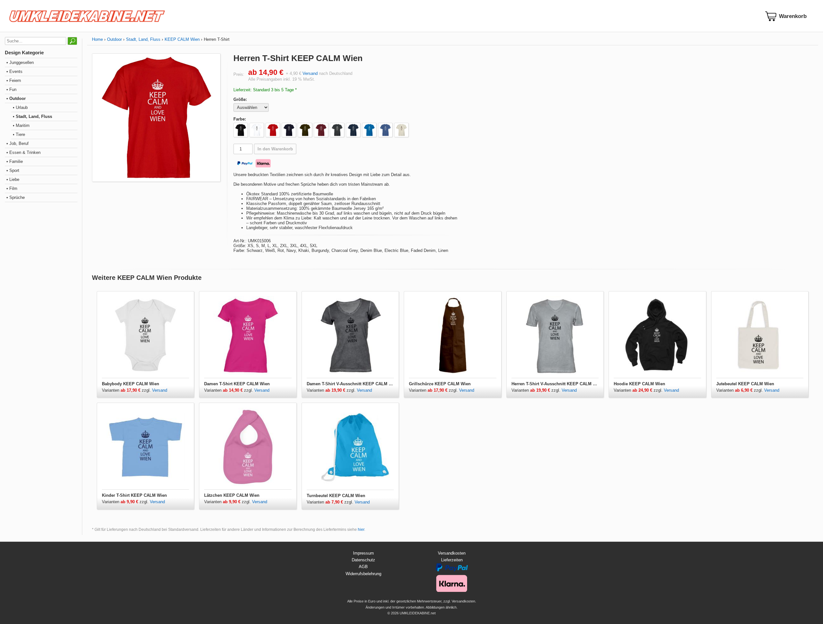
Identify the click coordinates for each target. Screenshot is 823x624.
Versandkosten (452, 553)
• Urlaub (20, 107)
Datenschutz (363, 559)
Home (97, 39)
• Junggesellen (20, 62)
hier (361, 529)
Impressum (363, 553)
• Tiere (19, 134)
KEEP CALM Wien (182, 39)
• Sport (12, 170)
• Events (14, 71)
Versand (310, 73)
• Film (11, 188)
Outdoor (114, 39)
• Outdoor (16, 98)
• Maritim (21, 125)
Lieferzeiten (452, 559)
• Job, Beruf (17, 143)
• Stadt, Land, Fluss (32, 116)
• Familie (14, 161)
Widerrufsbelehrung (363, 573)
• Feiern (13, 80)
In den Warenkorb (275, 149)
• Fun (11, 89)
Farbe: (239, 119)
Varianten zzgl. (127, 390)
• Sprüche (15, 197)
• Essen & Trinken (23, 152)
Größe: (240, 99)
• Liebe (12, 179)
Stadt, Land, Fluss (143, 39)
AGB (363, 566)
